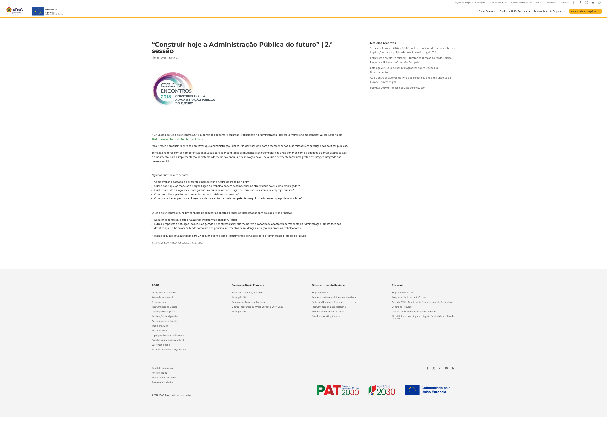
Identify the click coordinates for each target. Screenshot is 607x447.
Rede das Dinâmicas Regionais (328, 302)
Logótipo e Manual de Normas (168, 335)
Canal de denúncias (498, 2)
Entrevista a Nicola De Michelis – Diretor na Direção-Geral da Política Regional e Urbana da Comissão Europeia (411, 60)
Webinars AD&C (160, 326)
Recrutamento (159, 330)
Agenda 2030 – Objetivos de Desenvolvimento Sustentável (422, 302)
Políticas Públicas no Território (328, 311)
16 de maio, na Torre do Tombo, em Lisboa (177, 139)
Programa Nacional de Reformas (409, 297)
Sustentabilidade (161, 345)
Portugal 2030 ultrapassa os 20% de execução (397, 87)
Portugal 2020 (239, 297)
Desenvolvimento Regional (548, 11)
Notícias (539, 2)
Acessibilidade (159, 373)
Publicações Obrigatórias (165, 316)
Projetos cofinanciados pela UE (168, 340)
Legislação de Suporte (163, 311)
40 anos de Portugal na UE (585, 11)
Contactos (564, 2)
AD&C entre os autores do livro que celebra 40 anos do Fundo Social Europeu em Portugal (410, 80)
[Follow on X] (433, 368)
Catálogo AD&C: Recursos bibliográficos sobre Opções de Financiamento (404, 70)
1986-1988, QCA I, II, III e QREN (248, 292)
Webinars (551, 2)
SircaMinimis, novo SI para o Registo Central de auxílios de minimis (423, 317)
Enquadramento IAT (402, 292)
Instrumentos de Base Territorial (329, 307)
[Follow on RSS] (452, 368)
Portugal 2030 (239, 311)
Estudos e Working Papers (326, 316)
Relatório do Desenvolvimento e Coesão (333, 297)
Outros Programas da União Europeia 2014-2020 (257, 307)
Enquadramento (320, 292)
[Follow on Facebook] (427, 368)
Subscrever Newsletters (521, 2)
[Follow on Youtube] (446, 368)
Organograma (159, 302)
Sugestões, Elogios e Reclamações (470, 2)
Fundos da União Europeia (513, 11)
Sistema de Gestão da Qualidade (169, 349)
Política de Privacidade (164, 377)
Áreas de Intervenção (163, 297)
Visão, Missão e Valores (164, 292)
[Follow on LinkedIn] (440, 368)
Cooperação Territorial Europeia (249, 302)
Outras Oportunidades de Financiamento (413, 311)
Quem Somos (486, 11)
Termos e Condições (162, 382)
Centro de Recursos (402, 307)
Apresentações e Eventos (165, 321)
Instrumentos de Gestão (164, 307)
